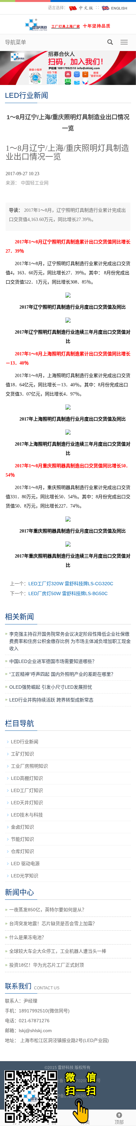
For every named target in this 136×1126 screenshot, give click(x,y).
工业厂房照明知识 (29, 766)
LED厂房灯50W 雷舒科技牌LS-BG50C (68, 593)
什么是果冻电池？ (27, 937)
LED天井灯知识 (27, 802)
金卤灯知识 (22, 827)
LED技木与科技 (27, 814)
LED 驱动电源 (25, 863)
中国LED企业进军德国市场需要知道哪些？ (53, 661)
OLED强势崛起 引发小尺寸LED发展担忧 (50, 687)
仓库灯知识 (22, 851)
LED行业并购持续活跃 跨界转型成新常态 (51, 699)
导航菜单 (15, 42)
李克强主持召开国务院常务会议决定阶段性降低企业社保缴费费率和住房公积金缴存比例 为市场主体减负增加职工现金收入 (70, 641)
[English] (114, 8)
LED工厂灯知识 (27, 790)
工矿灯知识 (22, 753)
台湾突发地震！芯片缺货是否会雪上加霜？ (53, 923)
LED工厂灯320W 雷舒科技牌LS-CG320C (70, 583)
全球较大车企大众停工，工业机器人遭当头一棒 (57, 951)
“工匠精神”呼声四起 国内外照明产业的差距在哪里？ (62, 674)
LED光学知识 (24, 875)
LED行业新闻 (24, 741)
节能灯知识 (22, 839)
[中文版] (81, 8)
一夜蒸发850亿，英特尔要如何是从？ (47, 909)
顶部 (119, 1122)
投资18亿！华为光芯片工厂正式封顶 (46, 965)
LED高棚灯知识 (27, 778)
